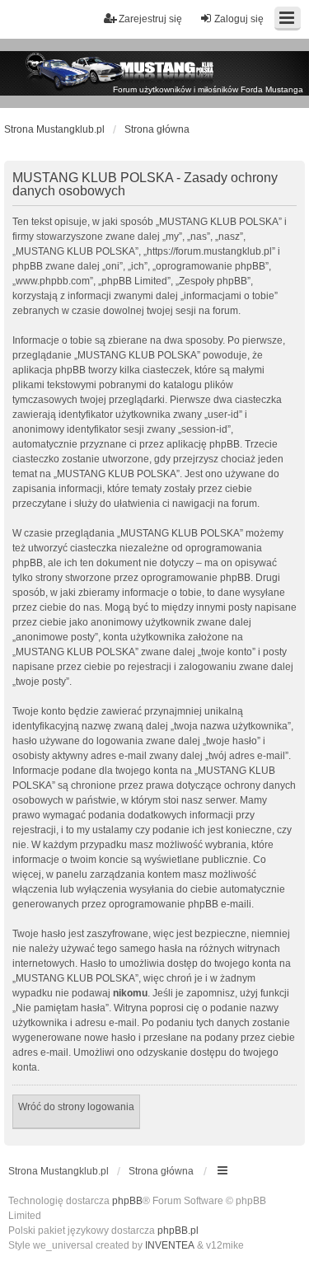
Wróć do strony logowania (76, 1107)
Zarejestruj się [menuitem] (150, 19)
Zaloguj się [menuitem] (239, 19)
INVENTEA (169, 1245)
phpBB (127, 1201)
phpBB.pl (178, 1230)
